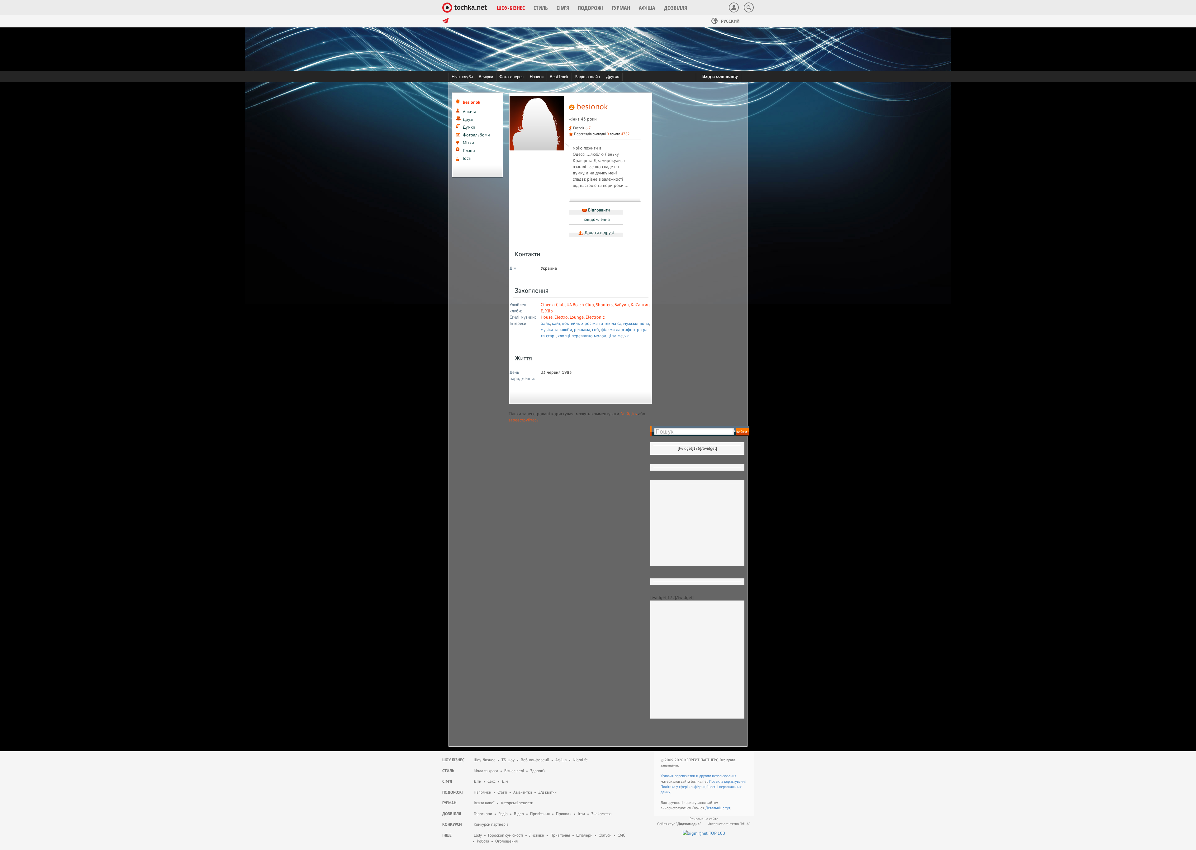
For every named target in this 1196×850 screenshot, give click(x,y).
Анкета (469, 111)
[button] (511, 8)
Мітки (468, 142)
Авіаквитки (522, 792)
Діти (477, 781)
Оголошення (506, 841)
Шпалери (584, 835)
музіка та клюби (556, 329)
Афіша (561, 759)
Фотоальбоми (476, 135)
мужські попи (636, 323)
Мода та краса (486, 770)
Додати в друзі (598, 232)
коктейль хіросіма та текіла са (591, 323)
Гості (467, 158)
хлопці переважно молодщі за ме (590, 336)
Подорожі (452, 792)
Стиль (448, 770)
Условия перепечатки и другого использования (698, 775)
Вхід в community (720, 76)
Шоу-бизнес (484, 759)
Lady (478, 835)
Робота (483, 841)
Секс (491, 781)
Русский (729, 21)
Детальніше (715, 807)
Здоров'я (537, 770)
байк (545, 323)
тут (727, 807)
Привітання (540, 813)
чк (626, 336)
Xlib (549, 311)
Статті (502, 792)
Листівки (536, 835)
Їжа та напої (484, 802)
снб (595, 329)
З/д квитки (547, 792)
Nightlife (580, 759)
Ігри (581, 813)
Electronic (595, 317)
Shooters (604, 304)
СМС (621, 835)
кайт (556, 323)
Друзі (468, 119)
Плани (469, 150)
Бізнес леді (514, 770)
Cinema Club (553, 304)
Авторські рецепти (517, 802)
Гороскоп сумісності (505, 835)
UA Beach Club (580, 304)
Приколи (564, 813)
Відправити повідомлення (596, 214)
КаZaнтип (640, 304)
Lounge (577, 317)
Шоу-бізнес (453, 759)
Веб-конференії (535, 759)
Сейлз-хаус (679, 823)
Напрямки (482, 792)
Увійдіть (629, 413)
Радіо (503, 813)
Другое (612, 76)
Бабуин (622, 304)
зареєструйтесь (524, 420)
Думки (469, 127)
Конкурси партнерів (491, 824)
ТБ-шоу (508, 759)
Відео (519, 813)
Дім (505, 781)
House (547, 317)
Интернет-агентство (729, 823)
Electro (561, 317)
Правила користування (727, 781)
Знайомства (601, 813)
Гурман (449, 802)
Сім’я (447, 781)
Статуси (605, 835)
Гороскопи (483, 813)
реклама (582, 329)
